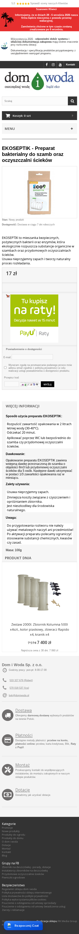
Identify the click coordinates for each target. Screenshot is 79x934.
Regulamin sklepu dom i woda (19, 889)
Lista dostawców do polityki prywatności (25, 896)
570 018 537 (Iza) (19, 687)
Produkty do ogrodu (13, 834)
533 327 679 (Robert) (21, 680)
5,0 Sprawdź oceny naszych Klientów (40, 3)
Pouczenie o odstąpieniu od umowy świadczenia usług (33, 906)
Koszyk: (22, 116)
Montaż (22, 765)
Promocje (7, 827)
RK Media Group (67, 921)
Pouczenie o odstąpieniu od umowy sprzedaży (29, 903)
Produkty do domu (12, 838)
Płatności (24, 735)
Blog (4, 855)
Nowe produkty (11, 831)
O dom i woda (10, 841)
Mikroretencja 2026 (22, 38)
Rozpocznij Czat (27, 925)
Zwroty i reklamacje (13, 910)
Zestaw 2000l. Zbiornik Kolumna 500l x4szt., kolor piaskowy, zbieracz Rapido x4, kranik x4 (39, 629)
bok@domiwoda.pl (19, 695)
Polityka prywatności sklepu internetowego (27, 892)
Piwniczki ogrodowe (13, 877)
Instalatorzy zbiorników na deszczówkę (25, 870)
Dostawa (23, 710)
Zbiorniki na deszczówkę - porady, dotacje (26, 867)
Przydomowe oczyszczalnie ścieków (23, 874)
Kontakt (70, 64)
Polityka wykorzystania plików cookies (24, 899)
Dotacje (22, 790)
